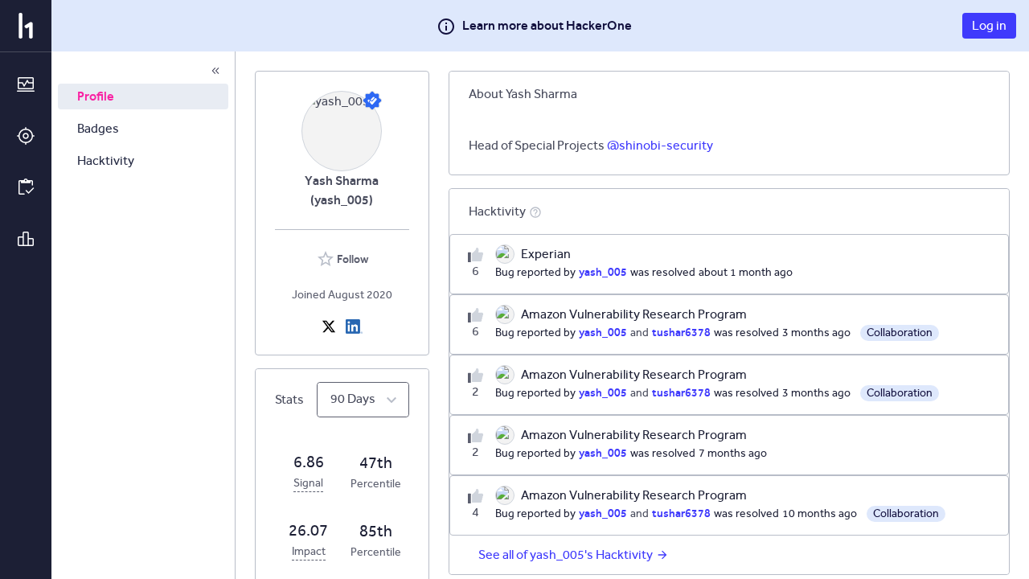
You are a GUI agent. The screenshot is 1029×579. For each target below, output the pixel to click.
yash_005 (603, 271)
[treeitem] (143, 96)
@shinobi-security (660, 145)
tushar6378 (681, 332)
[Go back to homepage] (26, 26)
